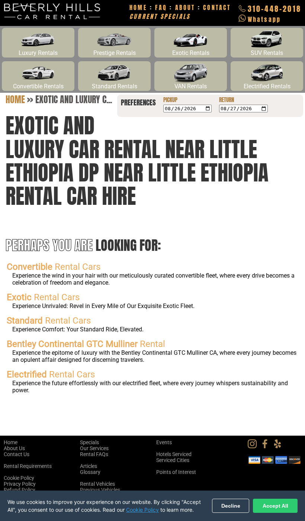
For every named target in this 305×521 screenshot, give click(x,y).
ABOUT (185, 7)
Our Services (94, 448)
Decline (230, 506)
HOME (138, 7)
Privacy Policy (20, 484)
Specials (89, 442)
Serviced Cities (172, 460)
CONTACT (217, 7)
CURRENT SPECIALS (159, 16)
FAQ (161, 7)
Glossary (90, 472)
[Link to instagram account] (254, 446)
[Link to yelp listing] (279, 446)
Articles (88, 466)
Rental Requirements (28, 466)
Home (15, 99)
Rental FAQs (94, 454)
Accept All (275, 506)
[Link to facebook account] (266, 446)
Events (164, 442)
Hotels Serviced (174, 454)
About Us (14, 448)
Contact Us (16, 454)
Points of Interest (176, 472)
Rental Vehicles (97, 484)
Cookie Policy (19, 478)
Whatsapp (264, 19)
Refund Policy (19, 490)
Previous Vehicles (100, 490)
